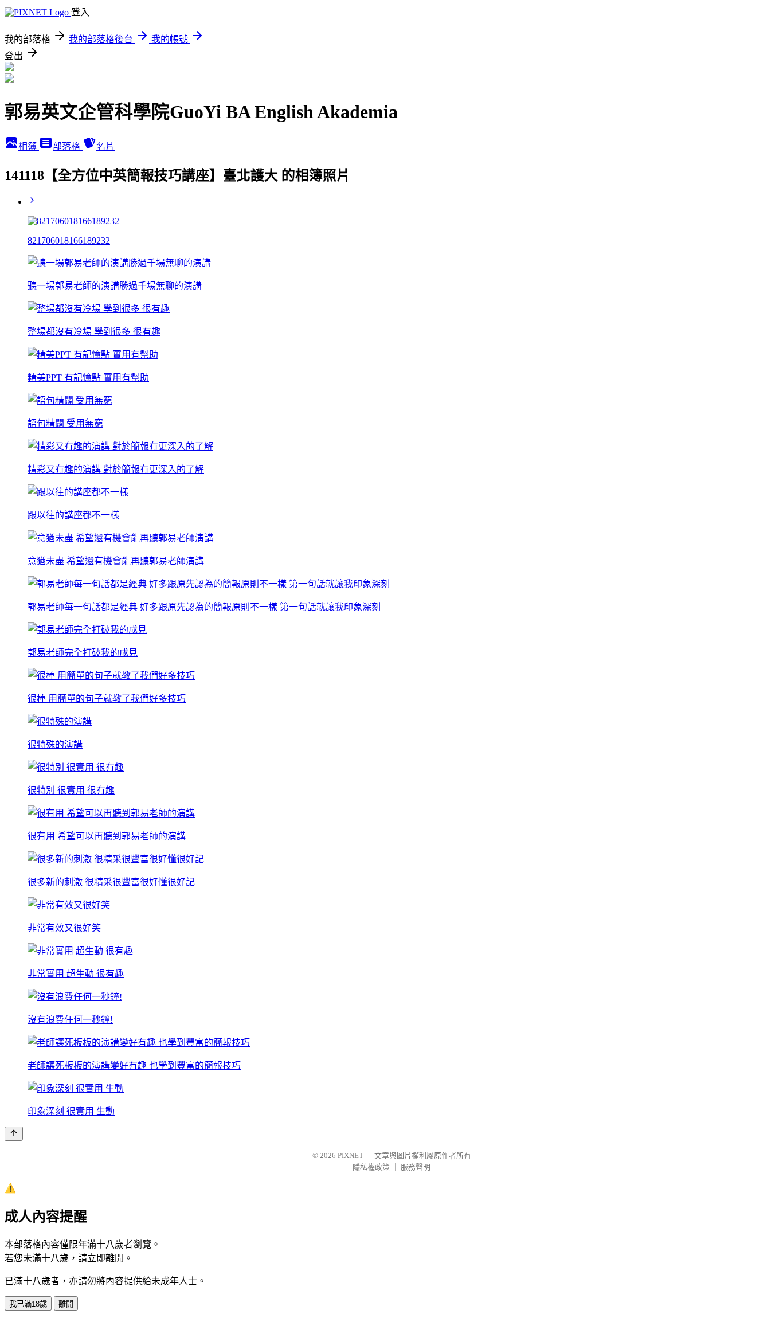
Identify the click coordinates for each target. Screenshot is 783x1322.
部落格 (68, 146)
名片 (105, 146)
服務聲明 (415, 1167)
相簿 (28, 146)
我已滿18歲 (28, 1304)
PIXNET (350, 1155)
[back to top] (14, 1134)
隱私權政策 (371, 1167)
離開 (65, 1304)
